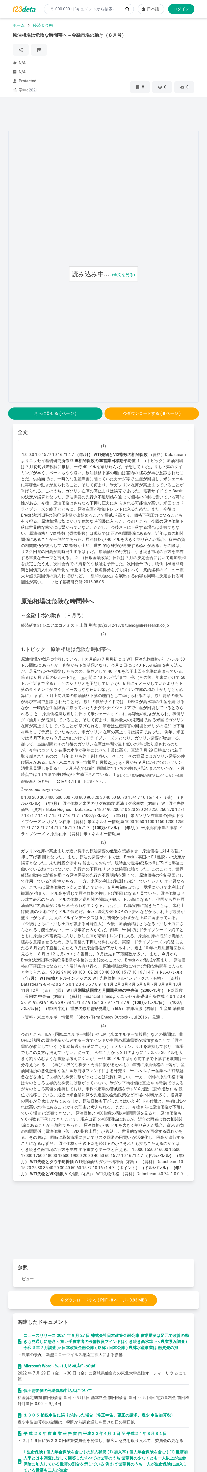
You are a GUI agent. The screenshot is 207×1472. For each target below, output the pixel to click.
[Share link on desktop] (21, 50)
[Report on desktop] (39, 50)
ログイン (181, 9)
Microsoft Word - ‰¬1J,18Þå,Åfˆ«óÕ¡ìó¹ (60, 1366)
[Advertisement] (100, 114)
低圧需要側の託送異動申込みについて (57, 1390)
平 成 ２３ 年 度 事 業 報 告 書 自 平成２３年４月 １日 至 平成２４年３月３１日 (95, 1433)
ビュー (28, 1278)
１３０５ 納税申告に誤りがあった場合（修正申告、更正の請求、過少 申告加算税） (99, 1415)
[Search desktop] (127, 9)
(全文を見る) (123, 274)
